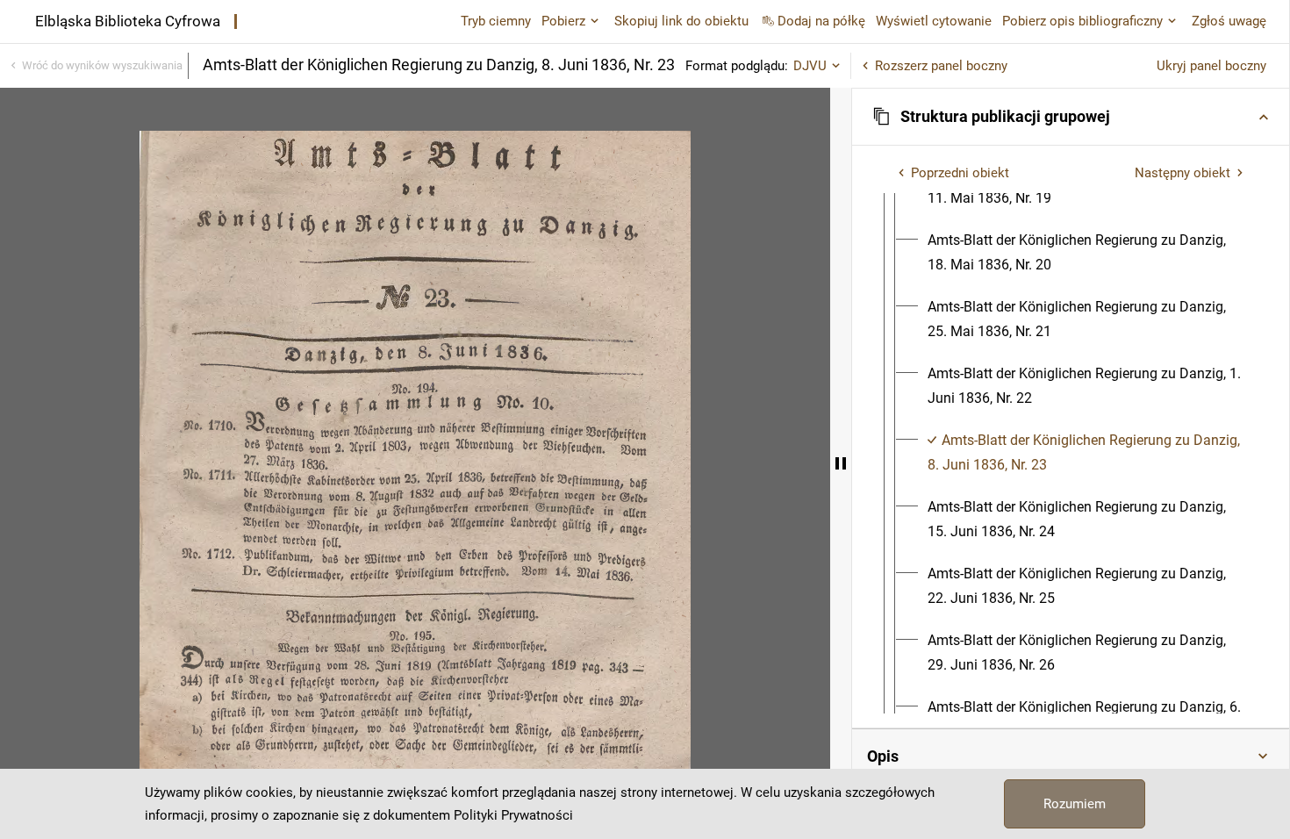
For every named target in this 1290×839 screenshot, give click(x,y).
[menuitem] (1086, 253)
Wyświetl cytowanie (934, 21)
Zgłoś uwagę (1229, 21)
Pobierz (563, 21)
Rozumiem (1074, 804)
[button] (1070, 117)
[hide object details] (840, 463)
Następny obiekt (1182, 173)
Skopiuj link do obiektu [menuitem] (681, 21)
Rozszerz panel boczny (941, 66)
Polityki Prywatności (513, 815)
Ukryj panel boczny (1211, 66)
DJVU (810, 66)
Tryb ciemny (496, 21)
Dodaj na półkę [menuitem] (821, 21)
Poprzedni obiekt (960, 173)
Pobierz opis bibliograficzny (1082, 21)
